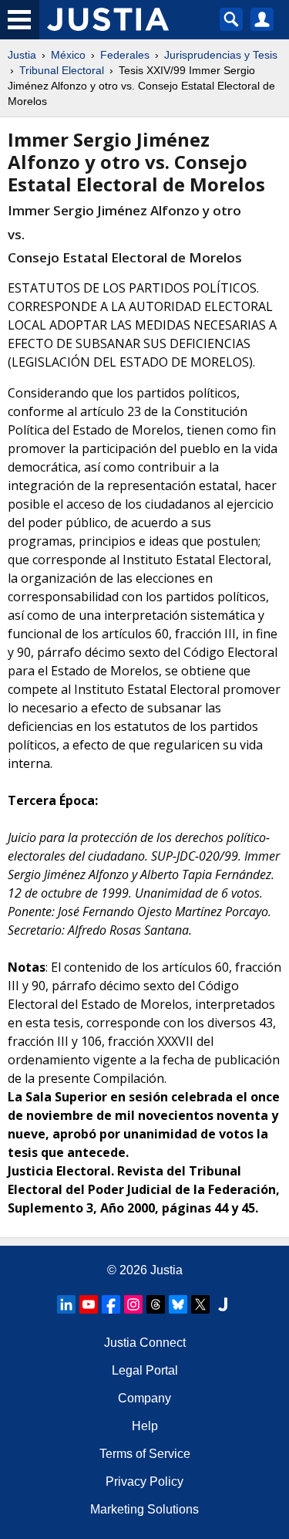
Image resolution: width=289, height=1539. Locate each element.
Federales (125, 55)
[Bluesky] (178, 1304)
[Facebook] (111, 1304)
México (68, 55)
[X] (200, 1304)
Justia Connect (145, 1342)
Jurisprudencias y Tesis (220, 55)
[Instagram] (133, 1304)
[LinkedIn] (66, 1304)
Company (144, 1398)
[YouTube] (88, 1304)
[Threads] (155, 1304)
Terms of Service (144, 1453)
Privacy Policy (144, 1481)
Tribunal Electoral (61, 70)
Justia (22, 55)
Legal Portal (145, 1370)
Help (145, 1425)
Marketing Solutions (144, 1509)
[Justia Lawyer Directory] (222, 1304)
